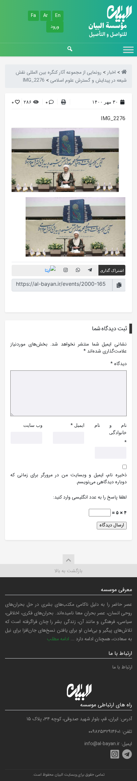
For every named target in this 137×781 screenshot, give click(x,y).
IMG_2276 (113, 119)
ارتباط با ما (122, 667)
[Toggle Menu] (128, 49)
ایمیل (79, 425)
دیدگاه (118, 364)
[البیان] (124, 72)
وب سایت (33, 425)
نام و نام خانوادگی (110, 428)
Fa (33, 15)
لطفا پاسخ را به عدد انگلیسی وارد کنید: (90, 497)
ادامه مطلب (58, 639)
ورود (55, 26)
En (58, 15)
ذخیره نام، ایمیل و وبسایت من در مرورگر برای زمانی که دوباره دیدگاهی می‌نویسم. (68, 479)
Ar (45, 15)
